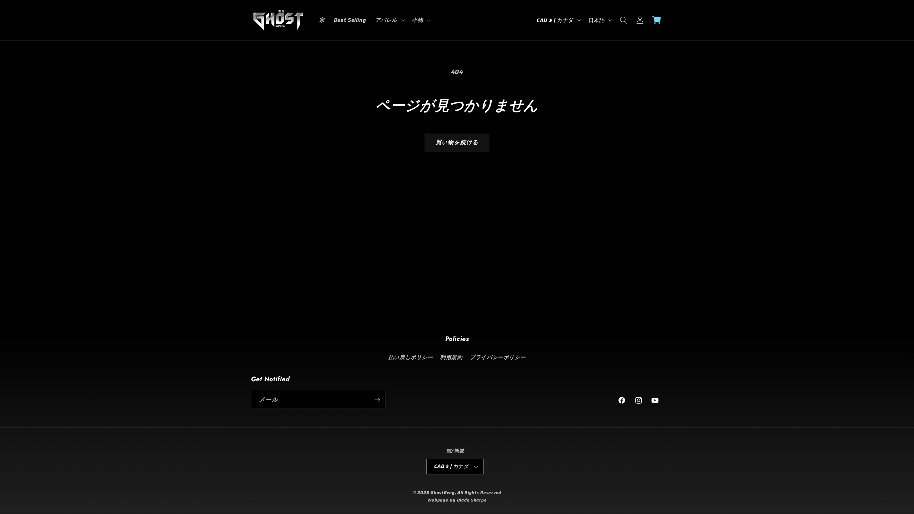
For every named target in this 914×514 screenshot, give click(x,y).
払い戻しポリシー (410, 357)
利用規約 (451, 357)
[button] (389, 20)
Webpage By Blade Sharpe (457, 500)
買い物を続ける (457, 142)
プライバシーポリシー (498, 357)
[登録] (377, 399)
